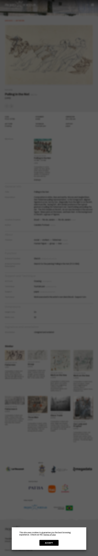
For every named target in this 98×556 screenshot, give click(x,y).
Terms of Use (49, 535)
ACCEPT (49, 543)
